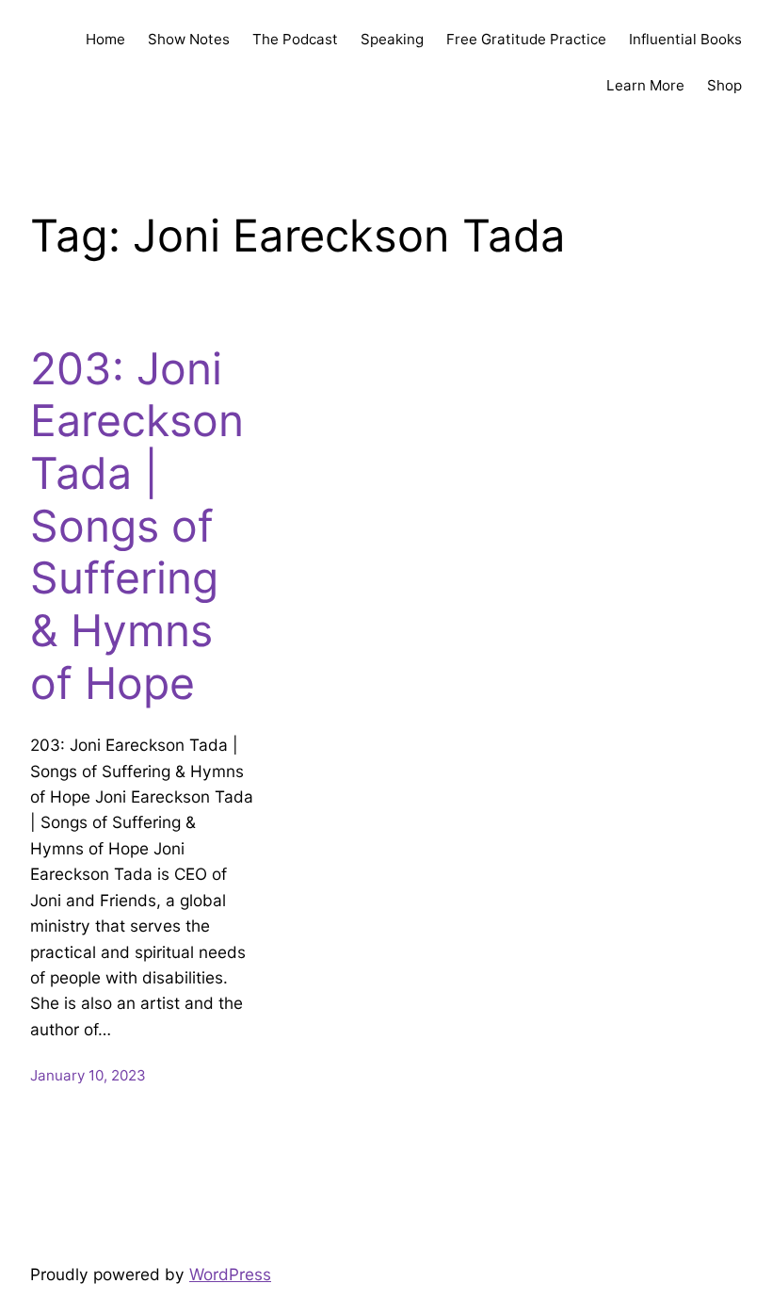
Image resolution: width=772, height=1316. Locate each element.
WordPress (230, 1274)
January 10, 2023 (88, 1075)
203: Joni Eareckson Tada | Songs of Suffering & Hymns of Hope (137, 526)
